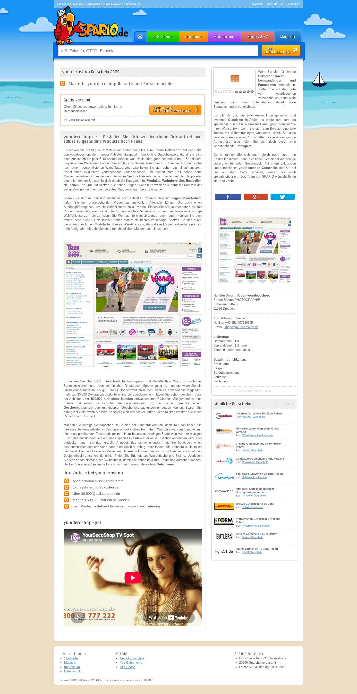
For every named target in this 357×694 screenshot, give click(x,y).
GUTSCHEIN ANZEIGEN (172, 109)
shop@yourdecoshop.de (241, 327)
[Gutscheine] (163, 35)
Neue (287, 403)
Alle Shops (127, 667)
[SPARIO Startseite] (139, 35)
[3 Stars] (244, 91)
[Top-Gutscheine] (193, 35)
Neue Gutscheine (132, 658)
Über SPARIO (275, 3)
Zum (259, 415)
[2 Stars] (240, 91)
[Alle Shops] (258, 35)
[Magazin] (290, 35)
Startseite (257, 3)
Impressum (293, 3)
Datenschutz (73, 671)
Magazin (70, 662)
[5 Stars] (252, 91)
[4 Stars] (248, 91)
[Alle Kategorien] (224, 35)
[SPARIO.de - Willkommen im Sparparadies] (90, 46)
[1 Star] (236, 91)
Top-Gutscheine (131, 662)
